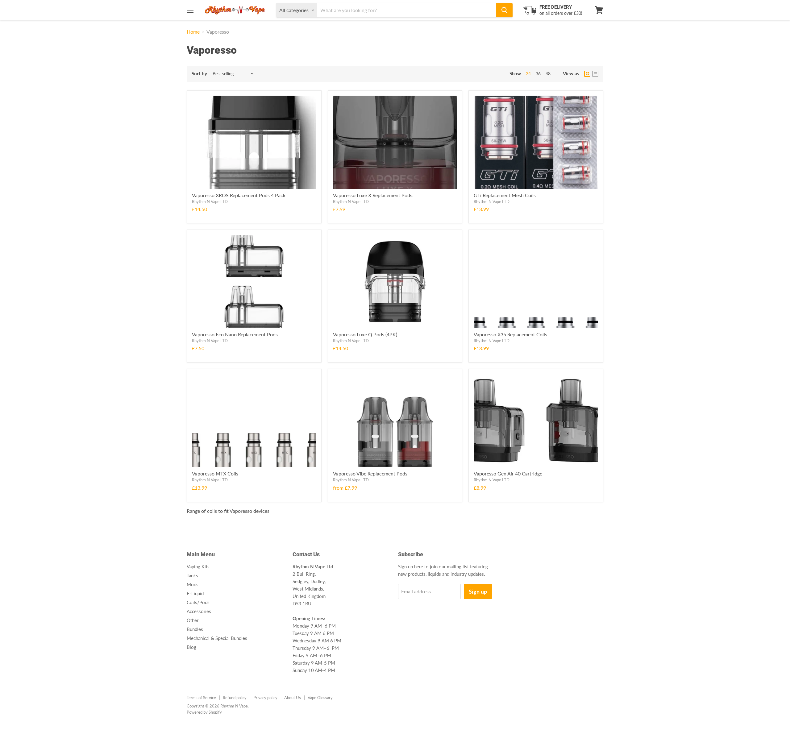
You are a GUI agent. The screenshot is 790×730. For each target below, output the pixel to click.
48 (548, 73)
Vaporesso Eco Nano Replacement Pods (235, 334)
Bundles (195, 629)
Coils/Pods (198, 602)
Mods (192, 584)
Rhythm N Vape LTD (210, 201)
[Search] (504, 10)
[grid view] (587, 74)
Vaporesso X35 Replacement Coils (510, 334)
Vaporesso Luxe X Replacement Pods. (373, 195)
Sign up (478, 591)
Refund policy (235, 697)
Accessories (199, 611)
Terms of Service (201, 697)
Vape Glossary (320, 697)
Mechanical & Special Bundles (217, 638)
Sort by (199, 73)
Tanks (192, 575)
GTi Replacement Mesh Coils (505, 195)
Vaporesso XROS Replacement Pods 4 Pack (238, 195)
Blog (191, 647)
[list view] (595, 74)
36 (538, 73)
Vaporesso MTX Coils (215, 473)
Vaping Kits (198, 566)
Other (192, 620)
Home (193, 32)
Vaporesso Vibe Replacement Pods (370, 473)
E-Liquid (195, 593)
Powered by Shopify (204, 712)
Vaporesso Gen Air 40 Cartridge (508, 473)
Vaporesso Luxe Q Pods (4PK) (365, 334)
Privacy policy (265, 697)
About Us (292, 697)
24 (528, 73)
